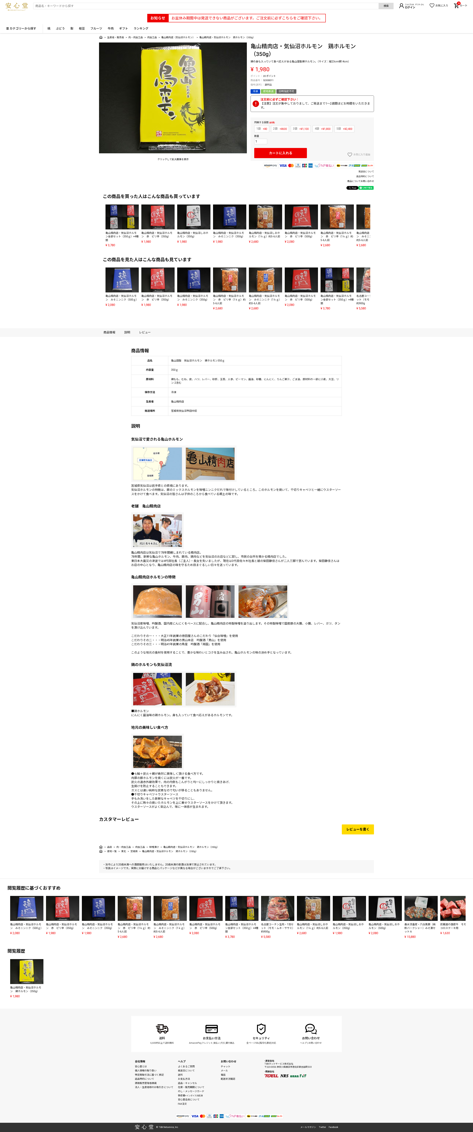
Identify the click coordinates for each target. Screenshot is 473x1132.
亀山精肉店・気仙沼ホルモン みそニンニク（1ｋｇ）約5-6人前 (265, 299)
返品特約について (365, 176)
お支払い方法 (212, 1038)
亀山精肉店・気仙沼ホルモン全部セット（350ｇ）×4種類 (122, 236)
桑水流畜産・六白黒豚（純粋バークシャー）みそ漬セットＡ (419, 928)
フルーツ (96, 28)
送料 (162, 1038)
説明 (127, 332)
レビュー (145, 332)
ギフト (123, 28)
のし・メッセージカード (191, 1091)
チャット (225, 1066)
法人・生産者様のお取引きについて (154, 1087)
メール (224, 1070)
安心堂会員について (189, 1099)
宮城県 (134, 851)
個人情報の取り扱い (145, 1070)
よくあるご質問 (186, 1066)
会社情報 (140, 1061)
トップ (101, 37)
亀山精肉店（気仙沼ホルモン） (178, 37)
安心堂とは (141, 1066)
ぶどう (60, 28)
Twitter (322, 1127)
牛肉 (111, 28)
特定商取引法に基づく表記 (149, 1074)
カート (462, 5)
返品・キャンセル (187, 1083)
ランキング (141, 28)
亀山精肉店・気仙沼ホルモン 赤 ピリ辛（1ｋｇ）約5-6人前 (337, 236)
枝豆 (82, 28)
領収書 (190, 1095)
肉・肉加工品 (135, 37)
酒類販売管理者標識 (145, 1083)
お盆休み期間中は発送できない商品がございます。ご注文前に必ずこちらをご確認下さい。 (247, 18)
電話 (223, 1074)
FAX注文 (182, 1103)
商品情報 (109, 332)
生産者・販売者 (115, 37)
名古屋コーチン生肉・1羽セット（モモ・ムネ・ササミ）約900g (277, 928)
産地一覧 (112, 851)
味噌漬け (154, 847)
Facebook (333, 1127)
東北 (123, 851)
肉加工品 (152, 37)
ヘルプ (303, 1043)
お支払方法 (184, 1079)
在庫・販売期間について (191, 1087)
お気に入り (441, 5)
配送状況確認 (228, 1079)
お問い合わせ (311, 1038)
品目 (109, 847)
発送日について (366, 171)
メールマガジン (308, 1127)
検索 (386, 5)
